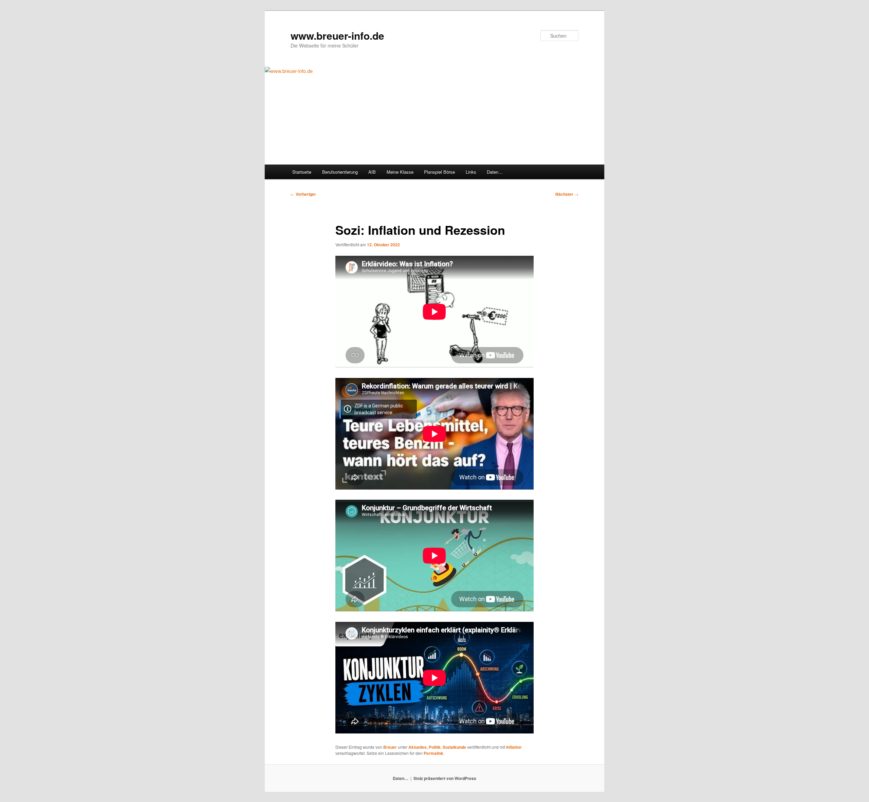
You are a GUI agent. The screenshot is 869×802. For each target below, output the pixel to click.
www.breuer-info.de (337, 35)
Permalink (433, 753)
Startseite (301, 172)
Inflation (513, 747)
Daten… (495, 172)
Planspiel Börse (439, 172)
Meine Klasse (400, 172)
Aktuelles (417, 747)
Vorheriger (303, 194)
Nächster (566, 194)
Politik (435, 747)
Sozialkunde (454, 747)
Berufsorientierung (340, 172)
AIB (372, 172)
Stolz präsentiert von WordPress (444, 778)
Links (471, 172)
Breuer (390, 747)
